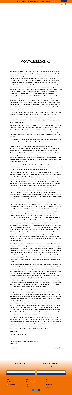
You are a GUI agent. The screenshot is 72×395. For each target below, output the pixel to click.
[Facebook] (33, 390)
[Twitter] (36, 390)
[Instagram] (39, 390)
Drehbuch (51, 127)
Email (7, 369)
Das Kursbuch (40, 1)
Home (18, 1)
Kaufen (48, 1)
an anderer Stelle (38, 204)
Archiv (53, 1)
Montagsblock (32, 1)
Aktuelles (23, 1)
